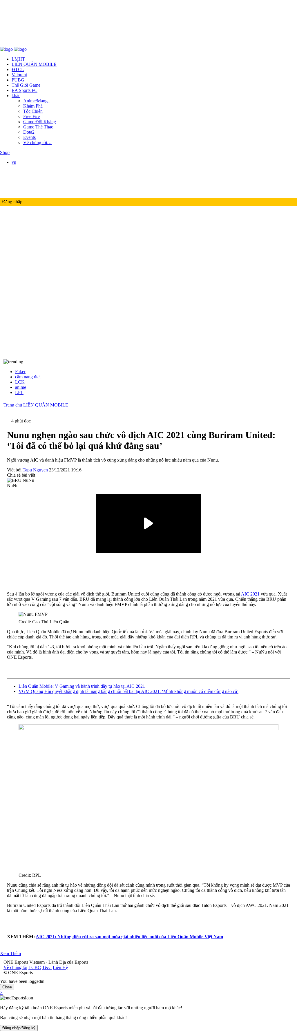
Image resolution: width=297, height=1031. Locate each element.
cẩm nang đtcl (28, 376)
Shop (5, 152)
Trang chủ (12, 404)
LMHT (18, 59)
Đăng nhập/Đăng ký (18, 1028)
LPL (19, 392)
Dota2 (29, 132)
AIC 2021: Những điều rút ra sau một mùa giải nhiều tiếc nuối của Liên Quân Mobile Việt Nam (129, 936)
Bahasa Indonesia (39, 177)
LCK (20, 382)
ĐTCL (18, 69)
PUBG (18, 79)
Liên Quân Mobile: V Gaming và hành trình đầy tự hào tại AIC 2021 (82, 686)
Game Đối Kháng (39, 121)
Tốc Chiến (33, 111)
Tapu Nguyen (35, 469)
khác (16, 95)
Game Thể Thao (38, 126)
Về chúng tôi (12, 43)
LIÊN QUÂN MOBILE (34, 64)
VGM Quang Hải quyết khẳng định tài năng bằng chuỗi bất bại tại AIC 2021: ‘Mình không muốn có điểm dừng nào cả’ (128, 691)
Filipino (30, 183)
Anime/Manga (36, 100)
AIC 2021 (250, 593)
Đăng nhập (12, 201)
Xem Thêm (10, 953)
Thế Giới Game (26, 85)
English (30, 172)
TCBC (31, 43)
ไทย (27, 189)
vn (14, 162)
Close (7, 987)
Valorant (19, 74)
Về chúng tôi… (37, 142)
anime (20, 387)
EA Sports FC (24, 90)
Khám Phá (33, 106)
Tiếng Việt (32, 167)
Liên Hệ (56, 43)
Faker (20, 371)
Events (29, 137)
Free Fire (31, 116)
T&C (43, 43)
